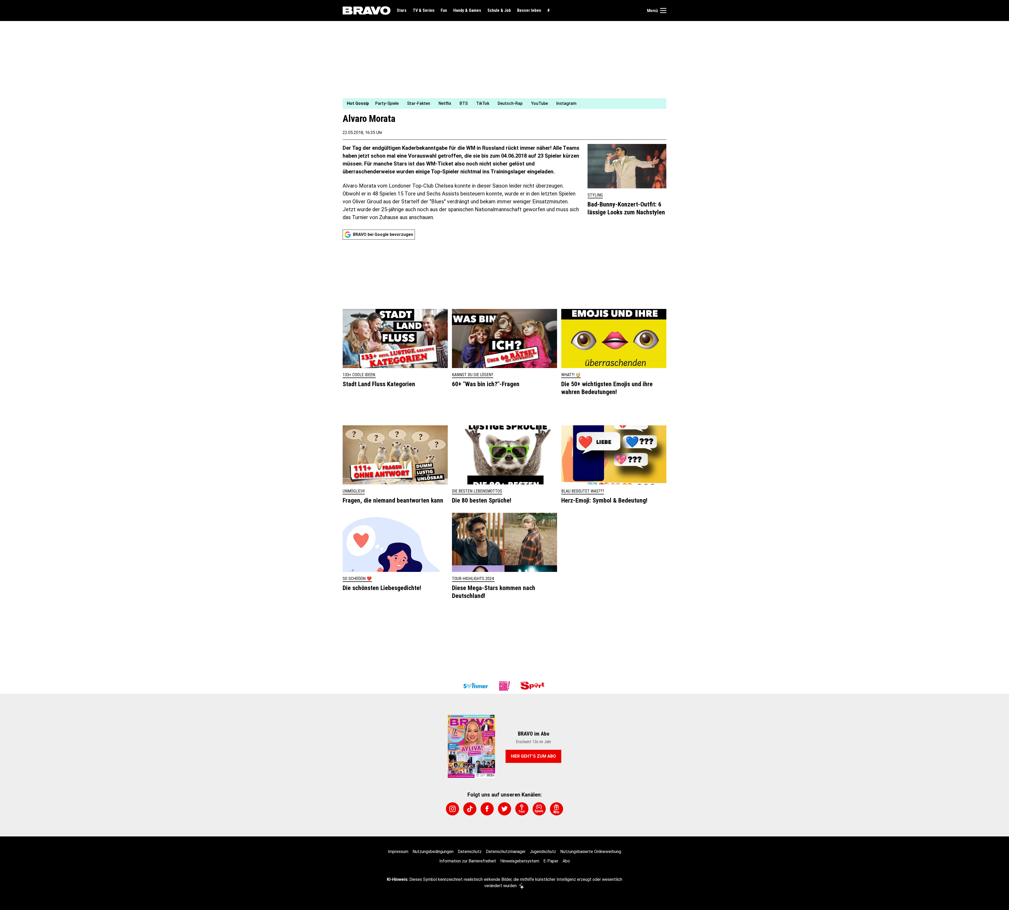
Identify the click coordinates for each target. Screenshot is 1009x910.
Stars (401, 10)
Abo (566, 861)
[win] (556, 808)
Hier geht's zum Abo (533, 756)
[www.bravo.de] (366, 10)
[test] (521, 808)
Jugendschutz (543, 851)
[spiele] (539, 808)
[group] (501, 103)
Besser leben (529, 10)
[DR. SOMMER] (475, 686)
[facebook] (487, 808)
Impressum (398, 851)
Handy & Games (467, 10)
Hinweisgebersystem (519, 861)
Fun (444, 10)
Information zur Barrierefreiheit (467, 861)
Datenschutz (470, 851)
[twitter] (504, 808)
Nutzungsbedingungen (433, 851)
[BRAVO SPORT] (533, 686)
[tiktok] (469, 808)
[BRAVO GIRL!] (504, 686)
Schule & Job (499, 10)
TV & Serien (423, 10)
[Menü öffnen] (663, 10)
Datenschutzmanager (506, 851)
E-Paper (550, 861)
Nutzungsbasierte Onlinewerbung (590, 851)
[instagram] (452, 808)
